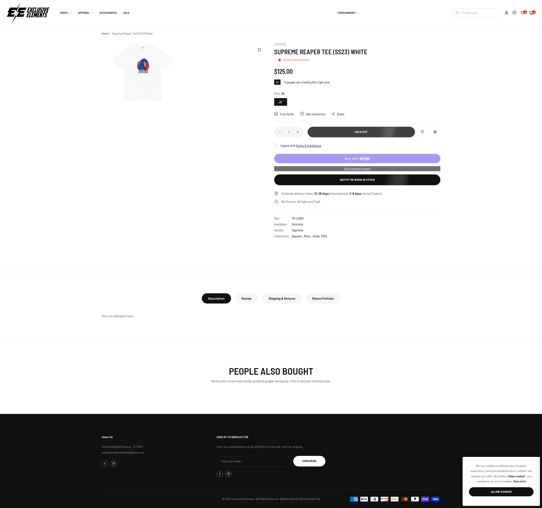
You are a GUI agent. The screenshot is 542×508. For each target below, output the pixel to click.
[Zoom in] (259, 50)
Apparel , (297, 236)
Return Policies (323, 298)
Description (216, 298)
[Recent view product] (514, 13)
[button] (422, 132)
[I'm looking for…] (456, 12)
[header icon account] (506, 13)
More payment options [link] (357, 168)
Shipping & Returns (281, 298)
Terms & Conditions (308, 145)
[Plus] (297, 132)
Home (105, 33)
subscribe (309, 461)
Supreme (280, 44)
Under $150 (320, 236)
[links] (105, 464)
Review (247, 298)
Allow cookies (501, 491)
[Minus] (279, 132)
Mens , (308, 236)
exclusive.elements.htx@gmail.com (123, 452)
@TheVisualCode (310, 499)
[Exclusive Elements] (28, 12)
